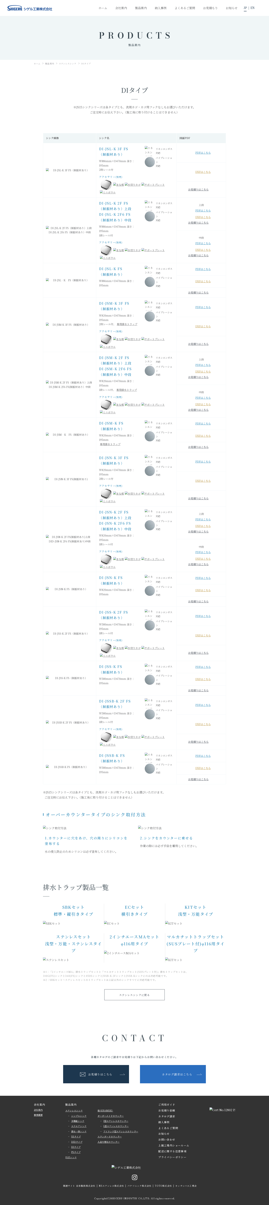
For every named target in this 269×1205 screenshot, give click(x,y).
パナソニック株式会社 (139, 1185)
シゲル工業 (30, 8)
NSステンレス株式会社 (111, 1185)
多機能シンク (77, 1120)
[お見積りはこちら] (261, 248)
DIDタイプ (76, 1141)
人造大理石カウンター (108, 1141)
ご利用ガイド (166, 1104)
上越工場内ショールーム (173, 1145)
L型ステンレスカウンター (116, 1126)
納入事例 (164, 1122)
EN (253, 8)
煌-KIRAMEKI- (105, 1110)
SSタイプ (76, 1136)
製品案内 (71, 1104)
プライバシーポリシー (172, 1157)
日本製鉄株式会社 (86, 1185)
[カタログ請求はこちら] (261, 294)
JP (245, 8)
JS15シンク (71, 1157)
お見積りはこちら (198, 189)
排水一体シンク (79, 1131)
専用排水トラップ (127, 324)
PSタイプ (76, 1152)
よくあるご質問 (168, 1128)
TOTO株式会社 (163, 1185)
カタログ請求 (166, 1116)
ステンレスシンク (74, 1110)
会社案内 (38, 1109)
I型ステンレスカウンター (115, 1120)
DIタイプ (76, 1146)
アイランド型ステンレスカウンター (120, 1131)
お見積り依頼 (166, 1110)
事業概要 (38, 1114)
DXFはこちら (203, 172)
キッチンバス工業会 (186, 1185)
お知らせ (164, 1133)
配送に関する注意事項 (172, 1151)
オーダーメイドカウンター (111, 1115)
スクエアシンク (79, 1126)
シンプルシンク (79, 1115)
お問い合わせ (166, 1139)
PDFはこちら (203, 152)
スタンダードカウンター (110, 1136)
